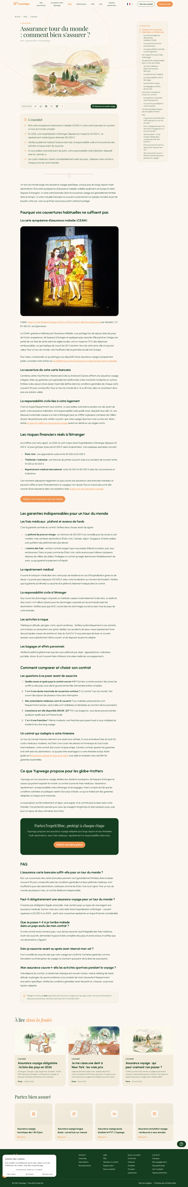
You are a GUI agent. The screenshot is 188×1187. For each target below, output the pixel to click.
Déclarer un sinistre (110, 1162)
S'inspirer (131, 1166)
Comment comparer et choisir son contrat (151, 93)
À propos (155, 1158)
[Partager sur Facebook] (46, 106)
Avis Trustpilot (157, 1169)
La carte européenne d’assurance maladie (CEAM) (151, 37)
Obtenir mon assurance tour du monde (43, 499)
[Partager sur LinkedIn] (57, 106)
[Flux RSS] (62, 106)
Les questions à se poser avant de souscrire (152, 99)
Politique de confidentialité (165, 1183)
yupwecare (132, 1173)
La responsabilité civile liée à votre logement (153, 50)
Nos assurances (41, 4)
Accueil (17, 17)
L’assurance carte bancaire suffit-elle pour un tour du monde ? (154, 120)
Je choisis (29, 1174)
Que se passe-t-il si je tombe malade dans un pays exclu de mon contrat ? (151, 138)
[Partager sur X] (51, 106)
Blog (70, 4)
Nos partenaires (158, 1166)
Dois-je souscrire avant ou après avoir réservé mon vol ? (153, 147)
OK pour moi (47, 1174)
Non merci (11, 1174)
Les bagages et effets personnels (152, 87)
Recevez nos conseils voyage (105, 106)
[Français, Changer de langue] (130, 4)
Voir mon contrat (146, 4)
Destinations (81, 4)
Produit (82, 1155)
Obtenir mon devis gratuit (69, 844)
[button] (181, 1144)
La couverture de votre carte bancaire (152, 44)
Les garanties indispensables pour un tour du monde (153, 61)
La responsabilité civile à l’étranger (153, 78)
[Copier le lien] (35, 106)
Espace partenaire (112, 4)
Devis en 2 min (165, 4)
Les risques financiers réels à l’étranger (152, 56)
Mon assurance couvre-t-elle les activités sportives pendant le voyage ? (153, 155)
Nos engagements (159, 1162)
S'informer (132, 1158)
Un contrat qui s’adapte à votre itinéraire (153, 104)
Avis (100, 4)
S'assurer (33, 17)
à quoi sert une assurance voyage (86, 488)
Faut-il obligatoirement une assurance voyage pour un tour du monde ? (154, 128)
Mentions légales (145, 1183)
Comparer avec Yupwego (57, 4)
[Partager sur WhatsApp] (40, 106)
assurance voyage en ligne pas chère (49, 755)
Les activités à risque (151, 83)
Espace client (108, 1166)
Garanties (83, 1158)
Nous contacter (109, 1169)
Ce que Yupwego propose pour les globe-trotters (152, 110)
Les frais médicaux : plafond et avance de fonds (151, 68)
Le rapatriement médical (153, 74)
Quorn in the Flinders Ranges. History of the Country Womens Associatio (64, 322)
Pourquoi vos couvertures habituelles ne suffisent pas (153, 31)
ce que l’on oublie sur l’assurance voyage (47, 423)
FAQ (92, 4)
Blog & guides (134, 1155)
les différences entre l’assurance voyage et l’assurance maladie (85, 361)
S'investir (131, 1169)
